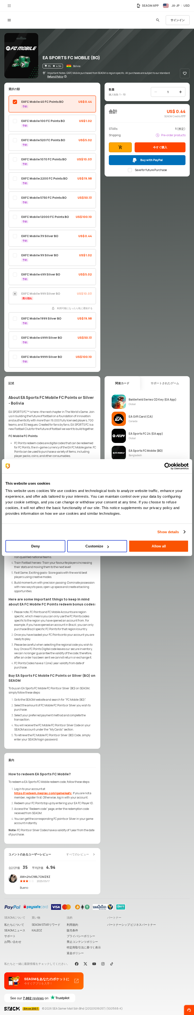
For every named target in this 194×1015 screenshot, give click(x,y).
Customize (94, 546)
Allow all (159, 546)
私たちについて (14, 925)
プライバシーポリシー (81, 936)
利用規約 (72, 925)
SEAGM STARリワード (46, 925)
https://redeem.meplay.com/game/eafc (43, 793)
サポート (10, 936)
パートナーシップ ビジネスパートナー (131, 925)
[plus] (180, 92)
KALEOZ (37, 930)
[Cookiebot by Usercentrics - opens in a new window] (168, 466)
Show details (168, 532)
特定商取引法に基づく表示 (84, 947)
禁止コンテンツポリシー (82, 942)
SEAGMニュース (14, 930)
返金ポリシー (75, 953)
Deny (35, 546)
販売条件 (72, 930)
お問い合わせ (12, 942)
